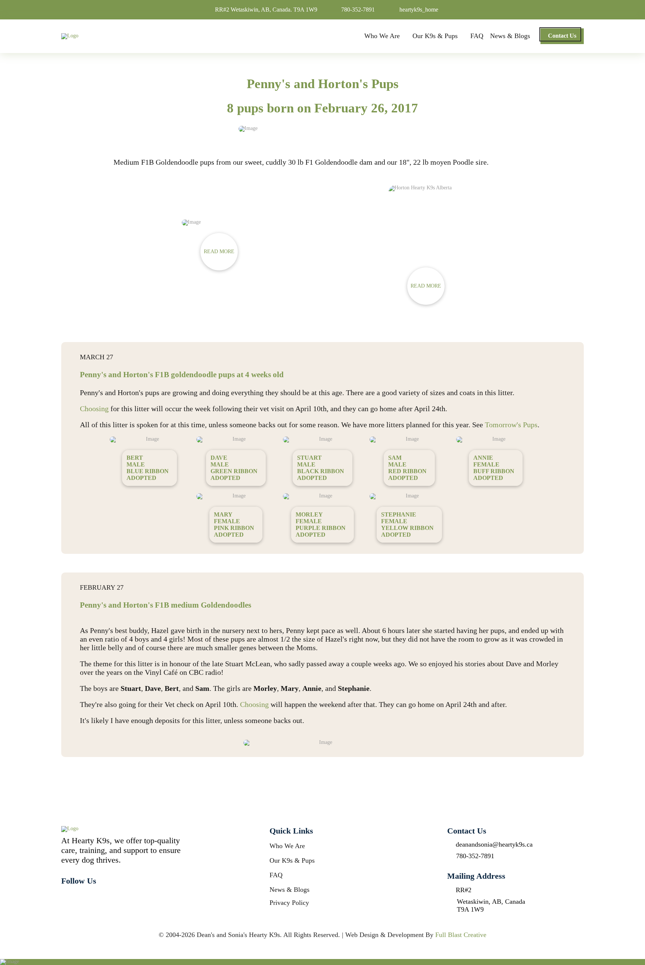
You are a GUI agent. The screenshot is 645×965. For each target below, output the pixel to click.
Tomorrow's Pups (511, 425)
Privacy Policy (289, 902)
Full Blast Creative (460, 934)
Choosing (94, 408)
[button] (219, 251)
